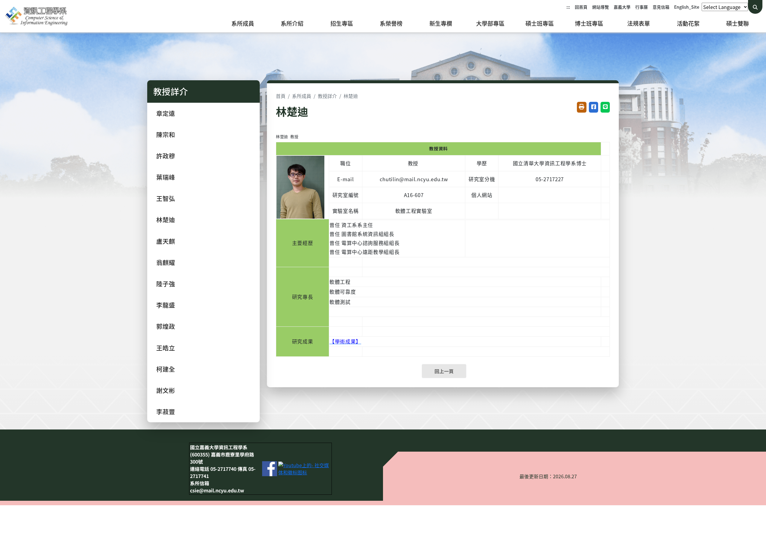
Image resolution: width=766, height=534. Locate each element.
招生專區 (341, 23)
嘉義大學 (622, 7)
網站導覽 (600, 7)
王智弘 (165, 198)
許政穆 (165, 155)
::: (568, 7)
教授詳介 (327, 95)
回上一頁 (444, 371)
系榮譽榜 (391, 23)
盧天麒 (165, 241)
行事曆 (641, 7)
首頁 (280, 95)
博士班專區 (589, 23)
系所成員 (242, 23)
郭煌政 (165, 326)
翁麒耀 (165, 262)
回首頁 (581, 7)
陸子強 (165, 283)
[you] (304, 468)
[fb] (269, 468)
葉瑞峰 (165, 177)
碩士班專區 (539, 23)
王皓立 (165, 347)
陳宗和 (165, 134)
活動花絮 (688, 23)
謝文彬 (165, 390)
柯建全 (165, 368)
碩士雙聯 (737, 23)
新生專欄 (440, 23)
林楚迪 (165, 219)
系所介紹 (292, 23)
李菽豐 (165, 411)
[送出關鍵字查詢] (755, 7)
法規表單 (638, 23)
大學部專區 (490, 23)
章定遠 (165, 113)
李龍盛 (165, 304)
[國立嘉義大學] (36, 16)
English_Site (686, 7)
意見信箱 (661, 7)
